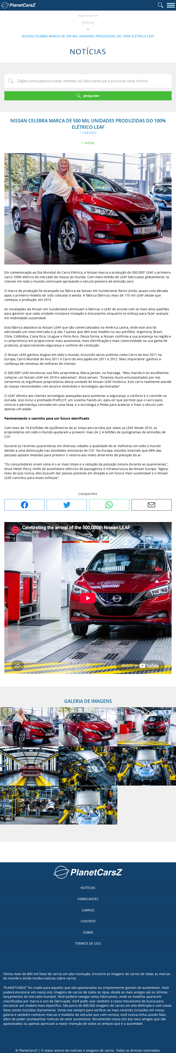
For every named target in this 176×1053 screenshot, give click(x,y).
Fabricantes (88, 899)
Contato (88, 921)
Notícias (88, 22)
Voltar (90, 142)
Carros (88, 910)
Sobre (88, 932)
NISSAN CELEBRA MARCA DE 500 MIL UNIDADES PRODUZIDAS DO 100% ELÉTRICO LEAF (88, 36)
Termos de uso (88, 943)
